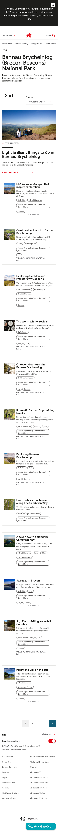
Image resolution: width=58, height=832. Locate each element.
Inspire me (7, 43)
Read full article (10, 172)
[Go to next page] (52, 723)
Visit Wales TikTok (37, 793)
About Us (6, 788)
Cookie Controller (9, 767)
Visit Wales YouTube (38, 788)
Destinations (50, 43)
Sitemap (33, 767)
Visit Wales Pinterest (38, 798)
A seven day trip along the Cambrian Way (32, 538)
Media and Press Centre (40, 762)
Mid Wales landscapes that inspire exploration (32, 185)
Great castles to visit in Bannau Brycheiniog (35, 232)
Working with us (9, 798)
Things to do (36, 43)
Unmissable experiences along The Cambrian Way (32, 501)
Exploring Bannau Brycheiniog (27, 456)
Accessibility (7, 757)
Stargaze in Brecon (28, 580)
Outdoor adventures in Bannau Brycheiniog (30, 366)
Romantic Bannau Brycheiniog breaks (35, 412)
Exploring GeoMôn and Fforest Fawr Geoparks (30, 277)
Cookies (5, 772)
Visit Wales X (35, 772)
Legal (4, 777)
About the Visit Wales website (42, 757)
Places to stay (21, 43)
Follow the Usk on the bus (32, 669)
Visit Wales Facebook (39, 782)
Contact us (6, 762)
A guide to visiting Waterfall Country (33, 623)
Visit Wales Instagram (39, 777)
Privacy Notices (8, 782)
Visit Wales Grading (10, 793)
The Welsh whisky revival (32, 321)
